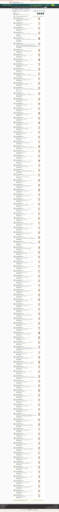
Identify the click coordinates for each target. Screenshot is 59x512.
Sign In (53, 5)
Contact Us (47, 5)
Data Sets (28, 7)
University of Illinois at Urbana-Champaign (10, 2)
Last (26, 16)
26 (23, 16)
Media (20, 7)
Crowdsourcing (24, 7)
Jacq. (19, 22)
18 (16, 16)
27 (24, 16)
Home (13, 7)
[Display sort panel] (37, 13)
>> (25, 16)
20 (18, 16)
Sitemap (31, 7)
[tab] (17, 11)
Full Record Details (18, 20)
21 (19, 16)
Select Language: (41, 7)
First (14, 16)
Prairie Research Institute (3, 505)
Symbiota (30, 509)
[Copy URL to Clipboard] (43, 13)
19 (17, 16)
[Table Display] (39, 13)
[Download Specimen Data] (41, 13)
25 (22, 16)
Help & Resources (35, 7)
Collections (16, 7)
